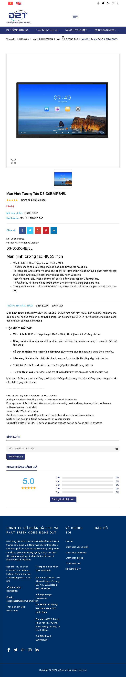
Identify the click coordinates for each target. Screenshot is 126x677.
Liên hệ (10, 206)
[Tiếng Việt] (10, 3)
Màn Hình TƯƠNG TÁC (67, 39)
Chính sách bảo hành (75, 552)
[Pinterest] (46, 230)
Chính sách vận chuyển (76, 547)
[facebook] (98, 3)
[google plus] (108, 3)
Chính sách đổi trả (74, 558)
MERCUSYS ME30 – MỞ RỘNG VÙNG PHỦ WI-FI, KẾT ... (107, 30)
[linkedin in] (118, 3)
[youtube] (113, 3)
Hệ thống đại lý (73, 569)
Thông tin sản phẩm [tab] (19, 305)
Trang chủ (11, 39)
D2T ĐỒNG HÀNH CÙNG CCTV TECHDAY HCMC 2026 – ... (18, 30)
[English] (18, 3)
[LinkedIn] (54, 230)
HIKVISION (24, 39)
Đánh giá (57, 305)
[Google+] (38, 230)
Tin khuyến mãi (73, 563)
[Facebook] (22, 230)
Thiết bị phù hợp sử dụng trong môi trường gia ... (48, 30)
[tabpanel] (18, 30)
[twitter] (103, 3)
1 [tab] (63, 37)
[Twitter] (30, 230)
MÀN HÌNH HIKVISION (43, 39)
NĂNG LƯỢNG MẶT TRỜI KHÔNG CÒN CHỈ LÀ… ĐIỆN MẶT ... (77, 30)
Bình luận (42, 305)
